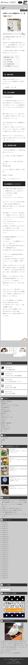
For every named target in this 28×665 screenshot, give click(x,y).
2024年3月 (4, 544)
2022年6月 (4, 554)
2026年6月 (4, 524)
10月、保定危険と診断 (9, 64)
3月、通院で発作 (7, 59)
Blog (20, 2)
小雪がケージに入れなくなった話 (9, 405)
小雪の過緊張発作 (23, 10)
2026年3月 (4, 530)
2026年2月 (4, 532)
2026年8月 (4, 522)
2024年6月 (4, 540)
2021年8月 (4, 568)
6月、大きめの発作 (8, 61)
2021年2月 (4, 578)
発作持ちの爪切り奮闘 (10, 387)
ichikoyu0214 (8, 651)
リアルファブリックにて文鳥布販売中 (11, 653)
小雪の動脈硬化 (4, 407)
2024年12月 (4, 536)
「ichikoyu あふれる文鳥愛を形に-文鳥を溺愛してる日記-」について (14, 659)
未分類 (2, 421)
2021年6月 (4, 572)
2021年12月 (4, 562)
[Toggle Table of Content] (16, 57)
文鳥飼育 (3, 440)
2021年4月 (4, 576)
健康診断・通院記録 (5, 401)
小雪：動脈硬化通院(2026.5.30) (9, 512)
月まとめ (3, 419)
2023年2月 (4, 548)
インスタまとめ (4, 438)
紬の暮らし (3, 425)
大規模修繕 (3, 403)
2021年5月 (4, 574)
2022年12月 (4, 552)
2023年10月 (4, 546)
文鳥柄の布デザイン (5, 417)
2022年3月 (4, 558)
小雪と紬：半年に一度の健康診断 (13, 375)
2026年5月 (4, 526)
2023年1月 (4, 550)
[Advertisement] (14, 329)
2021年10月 (4, 564)
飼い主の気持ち (4, 429)
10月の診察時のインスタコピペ (11, 66)
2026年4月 (4, 528)
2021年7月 (4, 570)
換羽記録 (3, 413)
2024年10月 (4, 538)
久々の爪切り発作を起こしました (13, 381)
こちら (2, 649)
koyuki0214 (13, 649)
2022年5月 (4, 556)
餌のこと (3, 431)
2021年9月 (4, 566)
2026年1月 (4, 534)
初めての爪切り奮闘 (10, 393)
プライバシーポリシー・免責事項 (14, 661)
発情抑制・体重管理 (5, 423)
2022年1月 (4, 560)
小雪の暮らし (4, 409)
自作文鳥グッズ (4, 427)
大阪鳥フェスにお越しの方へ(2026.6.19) (11, 508)
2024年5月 (4, 542)
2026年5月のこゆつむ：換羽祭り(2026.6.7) (12, 510)
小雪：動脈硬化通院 (10, 369)
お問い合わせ (14, 660)
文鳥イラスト (4, 415)
